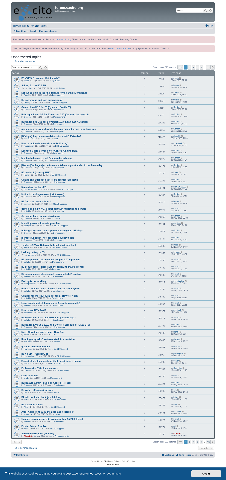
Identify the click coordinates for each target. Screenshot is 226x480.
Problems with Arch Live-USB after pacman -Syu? (48, 317)
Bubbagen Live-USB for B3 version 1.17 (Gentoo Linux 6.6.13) (54, 114)
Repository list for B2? (33, 187)
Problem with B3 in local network (39, 368)
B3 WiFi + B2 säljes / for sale (37, 390)
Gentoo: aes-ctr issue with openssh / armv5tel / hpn (49, 295)
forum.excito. (63, 39)
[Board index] (33, 12)
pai (25, 429)
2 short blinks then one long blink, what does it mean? (51, 361)
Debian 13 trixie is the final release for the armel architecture (54, 92)
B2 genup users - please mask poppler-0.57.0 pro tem (50, 259)
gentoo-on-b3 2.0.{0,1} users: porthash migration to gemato (53, 208)
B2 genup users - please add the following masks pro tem (52, 266)
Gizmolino (28, 371)
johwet (30, 88)
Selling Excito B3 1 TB (33, 85)
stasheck (28, 313)
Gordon (27, 110)
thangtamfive (29, 284)
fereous (31, 255)
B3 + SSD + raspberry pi (34, 353)
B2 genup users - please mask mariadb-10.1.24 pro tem (51, 274)
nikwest (27, 342)
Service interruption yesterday (37, 433)
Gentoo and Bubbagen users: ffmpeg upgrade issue (49, 179)
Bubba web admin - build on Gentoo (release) (46, 382)
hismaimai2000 (30, 189)
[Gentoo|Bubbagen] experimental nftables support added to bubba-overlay (61, 165)
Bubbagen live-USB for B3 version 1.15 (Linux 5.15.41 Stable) (54, 121)
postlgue (27, 226)
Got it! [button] (206, 473)
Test (56, 139)
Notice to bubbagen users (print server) (42, 194)
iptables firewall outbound (35, 346)
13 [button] (208, 67)
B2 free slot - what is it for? (36, 201)
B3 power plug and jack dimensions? (41, 100)
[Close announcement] (212, 38)
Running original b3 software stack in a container (48, 339)
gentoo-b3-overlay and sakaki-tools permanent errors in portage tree (58, 129)
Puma (26, 175)
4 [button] (197, 67)
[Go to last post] (180, 78)
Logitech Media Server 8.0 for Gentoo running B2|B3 (50, 150)
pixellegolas (29, 356)
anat (26, 378)
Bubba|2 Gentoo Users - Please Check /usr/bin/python (50, 288)
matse (26, 81)
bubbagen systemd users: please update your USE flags (52, 230)
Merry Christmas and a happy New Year (42, 332)
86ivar (26, 363)
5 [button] (201, 67)
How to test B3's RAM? (33, 310)
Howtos (57, 218)
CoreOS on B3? (29, 375)
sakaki (27, 211)
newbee (27, 349)
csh (25, 392)
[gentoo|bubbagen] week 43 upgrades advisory (46, 158)
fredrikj (27, 95)
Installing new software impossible (40, 223)
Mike (26, 407)
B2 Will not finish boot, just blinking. (41, 397)
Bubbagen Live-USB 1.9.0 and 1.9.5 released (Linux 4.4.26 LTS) (55, 324)
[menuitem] (30, 26)
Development (58, 95)
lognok (27, 334)
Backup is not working (33, 281)
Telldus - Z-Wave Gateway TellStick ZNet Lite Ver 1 (48, 245)
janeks (27, 204)
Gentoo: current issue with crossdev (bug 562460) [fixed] (52, 419)
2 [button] (189, 67)
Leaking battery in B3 (32, 252)
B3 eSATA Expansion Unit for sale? (40, 78)
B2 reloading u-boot (32, 404)
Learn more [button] (114, 473)
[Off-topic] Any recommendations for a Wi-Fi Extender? (51, 136)
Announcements (62, 436)
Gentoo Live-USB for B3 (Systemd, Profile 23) (46, 107)
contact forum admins (119, 48)
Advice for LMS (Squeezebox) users (40, 216)
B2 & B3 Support (60, 102)
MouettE (28, 436)
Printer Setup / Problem (34, 426)
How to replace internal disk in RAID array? (45, 143)
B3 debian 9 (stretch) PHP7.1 (36, 172)
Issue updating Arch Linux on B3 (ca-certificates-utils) (50, 303)
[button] (180, 67)
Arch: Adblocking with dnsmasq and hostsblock (47, 411)
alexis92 (27, 139)
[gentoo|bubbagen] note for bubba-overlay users (47, 237)
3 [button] (193, 67)
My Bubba (56, 81)
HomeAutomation (59, 247)
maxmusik (28, 146)
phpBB (103, 461)
